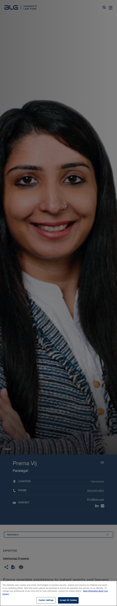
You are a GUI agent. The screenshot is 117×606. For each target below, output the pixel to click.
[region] (58, 593)
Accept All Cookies (68, 600)
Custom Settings (46, 600)
